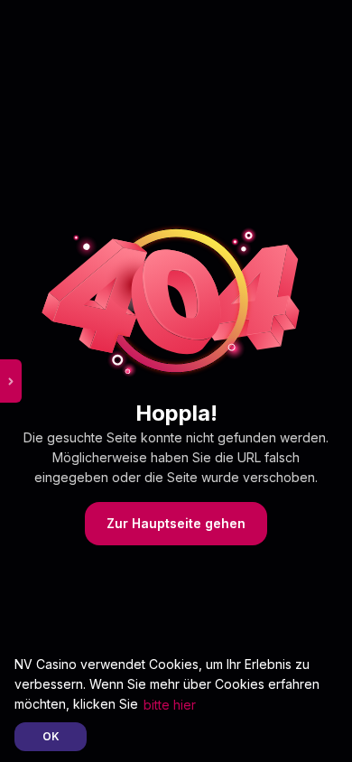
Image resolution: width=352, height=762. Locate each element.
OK (51, 736)
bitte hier (170, 704)
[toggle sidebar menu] (11, 381)
